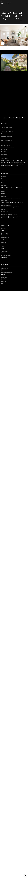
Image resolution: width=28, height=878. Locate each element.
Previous (3, 48)
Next (7, 48)
